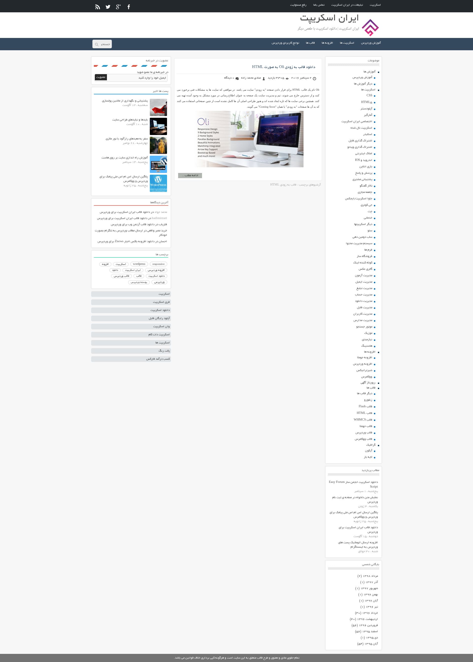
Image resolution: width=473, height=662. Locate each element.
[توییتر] (108, 6)
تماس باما (318, 5)
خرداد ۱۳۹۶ (370, 613)
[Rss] (97, 6)
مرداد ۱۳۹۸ (370, 576)
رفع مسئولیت (298, 5)
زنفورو (368, 400)
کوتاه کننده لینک (362, 262)
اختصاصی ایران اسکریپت (356, 121)
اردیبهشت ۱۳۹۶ (367, 619)
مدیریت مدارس (363, 320)
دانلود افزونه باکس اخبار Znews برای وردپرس (126, 241)
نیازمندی (367, 339)
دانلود (115, 270)
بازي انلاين (365, 166)
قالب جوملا (366, 426)
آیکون (368, 450)
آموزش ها (369, 71)
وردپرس (159, 282)
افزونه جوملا (364, 357)
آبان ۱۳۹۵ (371, 643)
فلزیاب (163, 224)
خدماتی (368, 218)
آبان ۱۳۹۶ (371, 600)
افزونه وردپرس (362, 364)
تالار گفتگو (366, 185)
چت (370, 211)
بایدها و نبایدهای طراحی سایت (130, 119)
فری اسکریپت (161, 302)
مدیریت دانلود (363, 301)
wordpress (139, 264)
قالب (138, 276)
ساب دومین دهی (362, 237)
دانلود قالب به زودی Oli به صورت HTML (283, 67)
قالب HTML (364, 413)
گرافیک (370, 445)
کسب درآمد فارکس (158, 359)
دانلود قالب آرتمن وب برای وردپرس (132, 224)
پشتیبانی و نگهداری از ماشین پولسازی (125, 100)
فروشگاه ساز (364, 256)
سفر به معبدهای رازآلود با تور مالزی (127, 138)
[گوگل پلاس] (118, 6)
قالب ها (310, 43)
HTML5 (366, 102)
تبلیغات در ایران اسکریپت (347, 5)
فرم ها (368, 250)
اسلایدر (367, 134)
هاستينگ (366, 346)
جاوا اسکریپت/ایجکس (358, 198)
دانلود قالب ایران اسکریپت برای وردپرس (125, 212)
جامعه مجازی (365, 192)
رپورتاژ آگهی (368, 382)
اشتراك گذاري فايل (360, 140)
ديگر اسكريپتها (363, 224)
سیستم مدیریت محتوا (359, 243)
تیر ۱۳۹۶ (372, 607)
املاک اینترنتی (363, 153)
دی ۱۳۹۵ (372, 637)
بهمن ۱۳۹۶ (370, 594)
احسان (163, 241)
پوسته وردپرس (139, 282)
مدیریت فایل (364, 307)
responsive (158, 264)
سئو (370, 230)
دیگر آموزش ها (363, 83)
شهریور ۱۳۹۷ (369, 588)
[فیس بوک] (128, 6)
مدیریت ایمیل (363, 282)
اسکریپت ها (347, 43)
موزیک (368, 333)
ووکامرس (366, 376)
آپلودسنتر (366, 108)
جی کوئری (366, 205)
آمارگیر (368, 115)
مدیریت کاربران (362, 314)
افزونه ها (327, 43)
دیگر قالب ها (364, 393)
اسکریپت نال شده (361, 128)
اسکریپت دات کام (159, 334)
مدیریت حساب (363, 294)
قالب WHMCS (363, 420)
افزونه (105, 264)
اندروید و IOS (363, 160)
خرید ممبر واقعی (157, 230)
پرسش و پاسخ (363, 173)
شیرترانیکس (364, 370)
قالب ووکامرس (363, 439)
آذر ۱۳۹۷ (371, 582)
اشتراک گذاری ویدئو (359, 147)
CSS (369, 95)
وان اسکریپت (161, 326)
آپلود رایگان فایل (159, 318)
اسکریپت (375, 5)
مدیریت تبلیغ (364, 288)
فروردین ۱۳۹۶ (368, 625)
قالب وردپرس (363, 432)
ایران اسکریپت (133, 270)
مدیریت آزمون (363, 275)
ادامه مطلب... (190, 175)
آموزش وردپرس (371, 43)
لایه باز (368, 457)
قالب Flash (365, 406)
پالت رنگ (164, 351)
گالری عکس (365, 269)
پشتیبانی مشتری (362, 179)
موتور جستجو (364, 326)
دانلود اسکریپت (157, 276)
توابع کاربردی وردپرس (285, 43)
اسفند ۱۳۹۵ (370, 631)
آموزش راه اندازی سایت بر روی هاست (124, 157)
